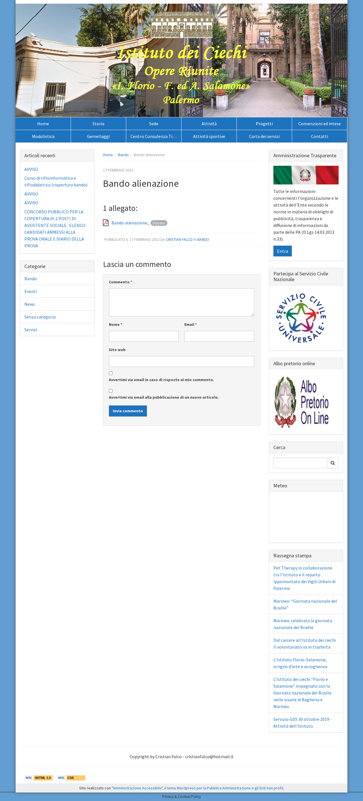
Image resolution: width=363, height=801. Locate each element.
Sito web (117, 349)
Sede (153, 123)
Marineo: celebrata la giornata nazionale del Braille (302, 624)
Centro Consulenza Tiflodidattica (155, 136)
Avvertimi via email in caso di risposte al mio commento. (161, 379)
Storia (98, 123)
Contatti (319, 136)
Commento (120, 281)
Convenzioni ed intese (319, 123)
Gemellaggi (98, 136)
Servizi (30, 329)
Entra (282, 251)
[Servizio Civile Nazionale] (301, 317)
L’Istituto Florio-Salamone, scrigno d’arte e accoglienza (300, 663)
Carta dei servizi (264, 136)
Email (190, 324)
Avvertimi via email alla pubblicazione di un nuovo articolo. (164, 397)
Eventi (30, 291)
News (29, 304)
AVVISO (31, 169)
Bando (123, 154)
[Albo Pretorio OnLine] (301, 401)
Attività (209, 123)
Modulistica (43, 136)
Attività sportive (209, 136)
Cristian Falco (179, 239)
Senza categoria (40, 317)
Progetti (264, 123)
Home (43, 123)
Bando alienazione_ (130, 223)
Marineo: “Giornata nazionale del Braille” (305, 604)
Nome (115, 324)
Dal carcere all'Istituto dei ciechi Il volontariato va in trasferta (304, 643)
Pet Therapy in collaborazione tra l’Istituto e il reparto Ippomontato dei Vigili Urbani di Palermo (304, 578)
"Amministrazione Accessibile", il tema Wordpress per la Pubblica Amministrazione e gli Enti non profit (197, 788)
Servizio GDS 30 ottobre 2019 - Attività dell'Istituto (302, 722)
